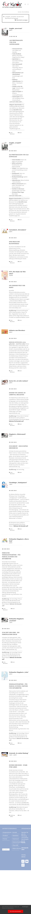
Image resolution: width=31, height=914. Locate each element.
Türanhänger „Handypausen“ (18, 482)
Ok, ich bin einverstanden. (15, 911)
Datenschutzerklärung (15, 842)
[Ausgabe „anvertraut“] (4, 31)
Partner (5, 839)
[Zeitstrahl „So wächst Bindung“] (4, 754)
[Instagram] (23, 865)
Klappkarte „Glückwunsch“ (17, 434)
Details (20, 132)
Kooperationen (6, 832)
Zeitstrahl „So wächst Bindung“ (18, 753)
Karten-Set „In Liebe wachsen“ (18, 381)
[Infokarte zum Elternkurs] (4, 331)
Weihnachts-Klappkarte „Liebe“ (19, 672)
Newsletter (15, 835)
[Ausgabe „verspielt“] (4, 146)
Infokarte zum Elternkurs (17, 330)
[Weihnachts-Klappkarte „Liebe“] (4, 675)
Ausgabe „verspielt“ (15, 143)
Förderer (5, 835)
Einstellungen (25, 906)
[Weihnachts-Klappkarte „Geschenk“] (4, 620)
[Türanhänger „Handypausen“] (4, 485)
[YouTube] (26, 861)
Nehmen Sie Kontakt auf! (16, 421)
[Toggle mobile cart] (25, 4)
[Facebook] (23, 861)
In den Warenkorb (12, 133)
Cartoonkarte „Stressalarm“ (17, 230)
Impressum (15, 839)
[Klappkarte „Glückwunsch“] (4, 435)
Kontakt (15, 832)
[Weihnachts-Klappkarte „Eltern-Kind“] (4, 540)
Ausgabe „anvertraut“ (15, 28)
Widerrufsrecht (15, 848)
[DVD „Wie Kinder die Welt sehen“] (4, 275)
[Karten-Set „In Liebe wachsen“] (4, 382)
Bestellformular (18, 110)
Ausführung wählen (12, 816)
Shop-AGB (15, 845)
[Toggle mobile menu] (28, 4)
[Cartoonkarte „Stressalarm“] (4, 231)
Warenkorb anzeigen (22, 20)
